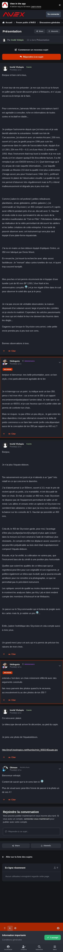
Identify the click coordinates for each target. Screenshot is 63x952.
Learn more (5, 5)
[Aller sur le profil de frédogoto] (5, 362)
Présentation (43, 40)
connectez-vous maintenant (37, 819)
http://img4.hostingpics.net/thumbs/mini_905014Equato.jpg (30, 750)
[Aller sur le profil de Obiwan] (5, 768)
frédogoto (15, 361)
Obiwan (13, 767)
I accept (54, 937)
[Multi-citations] (4, 351)
